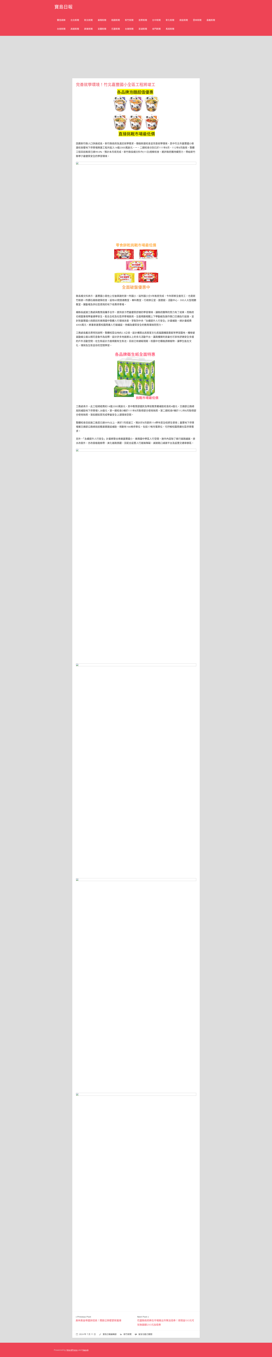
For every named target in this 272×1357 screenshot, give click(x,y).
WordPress (72, 1350)
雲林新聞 (197, 20)
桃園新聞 (115, 20)
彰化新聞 (170, 20)
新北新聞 (88, 20)
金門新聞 (156, 28)
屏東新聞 (88, 28)
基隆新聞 (102, 20)
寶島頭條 (61, 20)
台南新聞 (61, 28)
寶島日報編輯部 (110, 1334)
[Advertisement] (136, 57)
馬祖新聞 (170, 28)
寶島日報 (63, 7)
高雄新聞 (75, 28)
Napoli (85, 1350)
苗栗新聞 (143, 20)
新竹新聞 (129, 20)
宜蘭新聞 (102, 28)
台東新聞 (129, 28)
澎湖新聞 (143, 28)
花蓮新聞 (115, 28)
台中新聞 (156, 20)
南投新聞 (183, 20)
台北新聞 (75, 20)
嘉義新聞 (211, 20)
